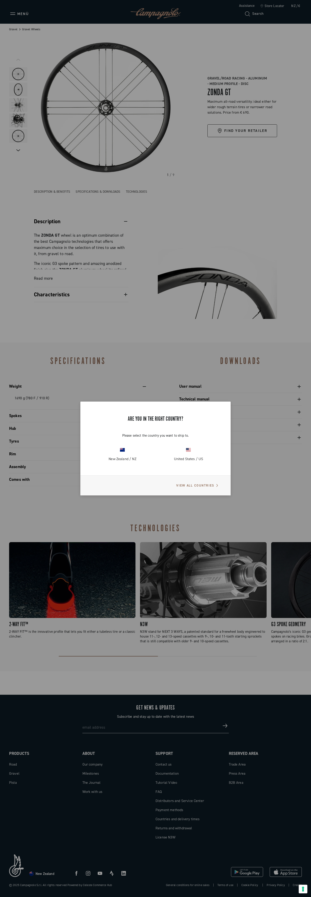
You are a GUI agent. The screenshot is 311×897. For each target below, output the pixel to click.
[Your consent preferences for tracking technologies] (303, 889)
